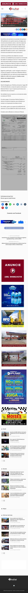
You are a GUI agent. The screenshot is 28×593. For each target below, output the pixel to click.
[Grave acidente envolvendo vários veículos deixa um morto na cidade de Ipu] (5, 547)
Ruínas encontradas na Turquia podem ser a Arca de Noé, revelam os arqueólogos (18, 487)
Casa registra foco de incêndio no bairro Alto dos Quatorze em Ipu (17, 526)
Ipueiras (10, 16)
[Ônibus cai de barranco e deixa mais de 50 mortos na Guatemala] (5, 481)
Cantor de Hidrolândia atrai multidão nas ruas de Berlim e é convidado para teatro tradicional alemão (18, 494)
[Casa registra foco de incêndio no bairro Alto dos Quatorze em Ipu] (5, 527)
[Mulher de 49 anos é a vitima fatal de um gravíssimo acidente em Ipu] (5, 540)
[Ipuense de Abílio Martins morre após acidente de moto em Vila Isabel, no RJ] (5, 434)
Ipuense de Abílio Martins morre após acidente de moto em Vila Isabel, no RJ (18, 433)
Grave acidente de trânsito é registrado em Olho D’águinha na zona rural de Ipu (17, 519)
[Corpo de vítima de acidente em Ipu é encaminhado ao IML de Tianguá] (5, 534)
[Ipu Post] (14, 8)
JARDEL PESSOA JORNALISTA (9, 25)
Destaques (4, 16)
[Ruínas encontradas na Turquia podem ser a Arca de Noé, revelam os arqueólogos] (5, 487)
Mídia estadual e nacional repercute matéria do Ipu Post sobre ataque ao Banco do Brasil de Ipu (14, 244)
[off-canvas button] (2, 9)
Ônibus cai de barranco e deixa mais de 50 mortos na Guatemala (18, 480)
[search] (25, 9)
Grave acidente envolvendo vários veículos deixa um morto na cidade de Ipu (17, 547)
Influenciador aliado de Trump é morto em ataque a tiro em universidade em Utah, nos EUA (17, 473)
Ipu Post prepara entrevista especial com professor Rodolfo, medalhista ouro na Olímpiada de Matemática (18, 447)
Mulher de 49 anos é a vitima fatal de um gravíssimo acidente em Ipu (18, 539)
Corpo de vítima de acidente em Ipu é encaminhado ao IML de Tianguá (18, 533)
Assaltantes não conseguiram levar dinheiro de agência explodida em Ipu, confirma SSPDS (14, 238)
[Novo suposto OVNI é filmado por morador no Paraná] (5, 441)
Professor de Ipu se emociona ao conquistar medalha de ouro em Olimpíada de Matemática (17, 455)
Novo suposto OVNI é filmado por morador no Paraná (17, 440)
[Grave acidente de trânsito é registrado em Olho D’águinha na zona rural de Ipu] (5, 520)
